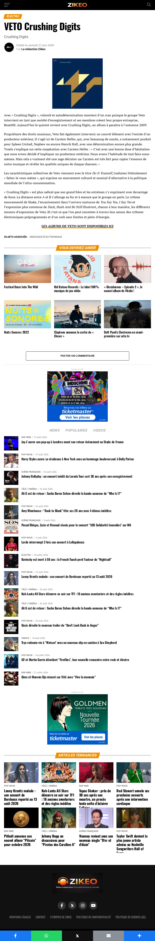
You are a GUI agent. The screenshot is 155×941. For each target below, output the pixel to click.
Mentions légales (20, 917)
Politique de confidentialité (93, 917)
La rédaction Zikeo (33, 49)
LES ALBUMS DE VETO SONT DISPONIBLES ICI (77, 226)
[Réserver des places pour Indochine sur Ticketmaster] (77, 395)
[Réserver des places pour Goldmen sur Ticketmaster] (77, 718)
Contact (40, 917)
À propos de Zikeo (60, 917)
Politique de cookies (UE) (131, 917)
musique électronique (46, 237)
